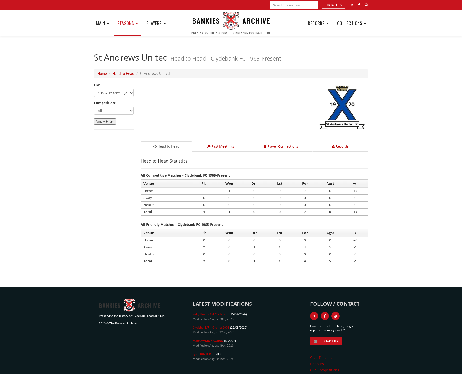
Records (317, 23)
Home (102, 73)
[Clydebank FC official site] (366, 5)
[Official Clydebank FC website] (335, 316)
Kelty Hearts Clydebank (211, 314)
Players (154, 23)
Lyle (202, 354)
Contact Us (333, 4)
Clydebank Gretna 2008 (211, 327)
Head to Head (123, 73)
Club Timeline (321, 357)
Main (101, 23)
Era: (97, 85)
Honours (317, 363)
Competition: (105, 103)
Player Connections (282, 146)
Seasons (126, 23)
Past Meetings (222, 146)
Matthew (208, 341)
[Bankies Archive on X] (352, 5)
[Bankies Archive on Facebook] (359, 5)
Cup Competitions (324, 370)
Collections (350, 23)
